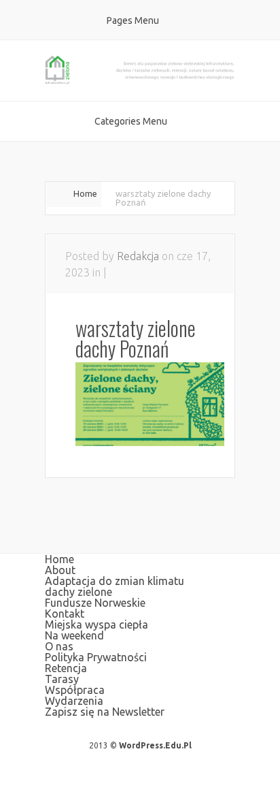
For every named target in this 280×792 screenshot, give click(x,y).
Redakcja (138, 256)
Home (85, 193)
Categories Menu (130, 121)
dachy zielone (78, 592)
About (60, 570)
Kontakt (64, 613)
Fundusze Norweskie (95, 603)
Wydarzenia (74, 701)
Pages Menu (133, 20)
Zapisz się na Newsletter (104, 712)
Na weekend (74, 635)
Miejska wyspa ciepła (96, 624)
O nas (59, 646)
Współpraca (75, 690)
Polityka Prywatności (96, 657)
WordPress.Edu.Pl (155, 745)
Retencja (66, 668)
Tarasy (62, 679)
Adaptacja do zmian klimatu (114, 581)
